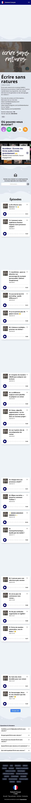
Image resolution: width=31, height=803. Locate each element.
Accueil (5, 796)
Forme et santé (23, 779)
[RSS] (25, 129)
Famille (4, 768)
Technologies (21, 771)
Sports (18, 781)
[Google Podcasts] (20, 129)
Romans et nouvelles (21, 773)
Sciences (12, 781)
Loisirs (4, 779)
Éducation (17, 765)
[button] (29, 2)
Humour (5, 765)
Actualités (23, 776)
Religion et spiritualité (22, 768)
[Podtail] (14, 129)
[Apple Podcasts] (3, 129)
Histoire (7, 776)
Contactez (25, 796)
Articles (19, 796)
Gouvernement (13, 779)
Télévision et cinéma (8, 773)
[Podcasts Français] (15, 787)
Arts (3, 116)
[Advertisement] (15, 20)
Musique (11, 768)
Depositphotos (23, 799)
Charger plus (15, 710)
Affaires (25, 765)
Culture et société (10, 771)
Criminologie (14, 776)
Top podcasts (12, 796)
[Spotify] (9, 129)
